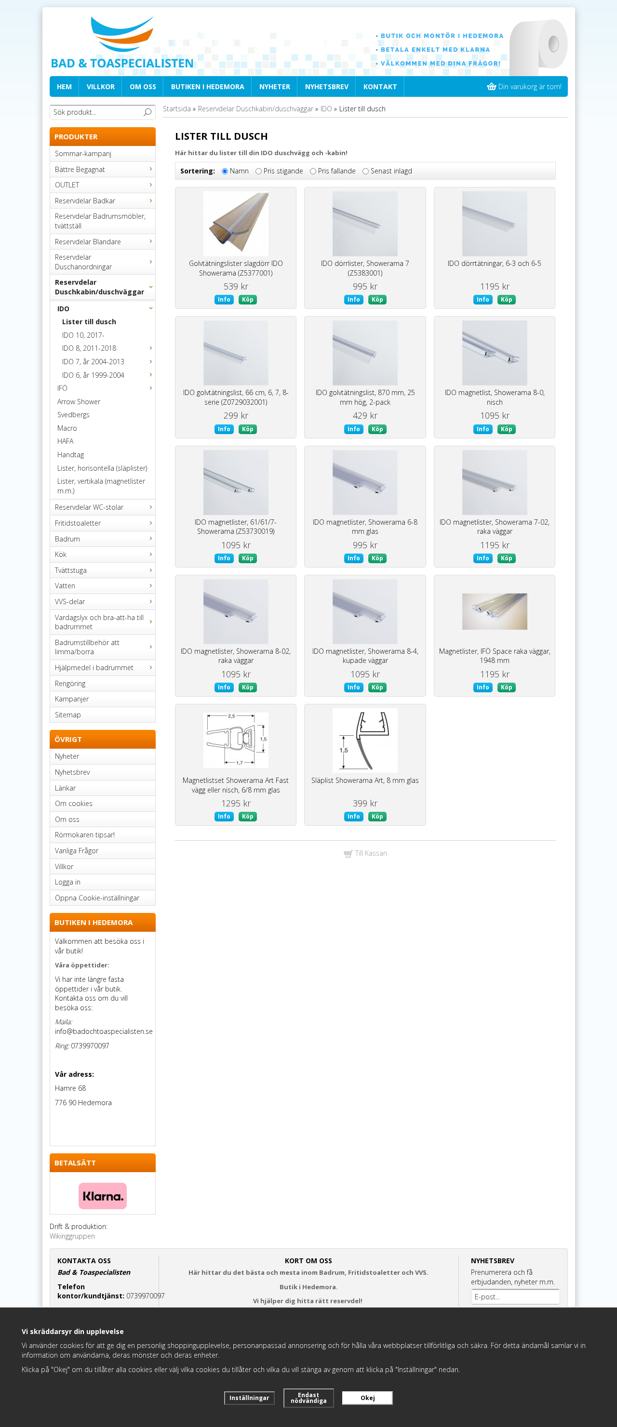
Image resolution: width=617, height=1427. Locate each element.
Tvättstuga (71, 570)
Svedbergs (73, 414)
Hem (64, 86)
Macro (67, 428)
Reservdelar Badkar (85, 200)
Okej (368, 1398)
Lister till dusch (89, 321)
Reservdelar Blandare (88, 241)
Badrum (67, 538)
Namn (239, 171)
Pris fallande (337, 171)
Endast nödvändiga (309, 1398)
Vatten (65, 585)
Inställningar (249, 1398)
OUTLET (67, 184)
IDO (63, 308)
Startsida (177, 108)
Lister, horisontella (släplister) (102, 468)
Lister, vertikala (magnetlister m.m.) (101, 485)
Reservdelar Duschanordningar (83, 261)
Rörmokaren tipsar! (85, 834)
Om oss (143, 86)
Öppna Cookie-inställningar (97, 897)
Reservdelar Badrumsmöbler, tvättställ (100, 220)
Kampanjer (72, 698)
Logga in (67, 881)
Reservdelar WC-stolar (89, 507)
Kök (61, 554)
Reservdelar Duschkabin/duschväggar (99, 286)
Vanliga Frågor (76, 850)
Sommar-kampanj (83, 153)
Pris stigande (283, 171)
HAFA (65, 441)
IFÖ (62, 388)
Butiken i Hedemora (207, 86)
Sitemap (68, 714)
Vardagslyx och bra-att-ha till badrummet (99, 622)
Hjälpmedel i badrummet (94, 667)
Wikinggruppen (72, 1236)
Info (224, 299)
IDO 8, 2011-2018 (89, 348)
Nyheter (274, 86)
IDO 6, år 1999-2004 (93, 375)
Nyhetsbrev (327, 86)
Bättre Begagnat (80, 169)
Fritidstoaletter (78, 523)
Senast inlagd (391, 171)
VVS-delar (70, 601)
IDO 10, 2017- (83, 335)
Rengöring (70, 683)
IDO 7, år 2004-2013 (93, 361)
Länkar (65, 788)
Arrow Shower (78, 401)
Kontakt (380, 86)
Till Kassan (370, 853)
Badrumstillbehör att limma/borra (87, 647)
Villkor (101, 86)
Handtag (70, 454)
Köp (248, 299)
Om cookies (74, 803)
